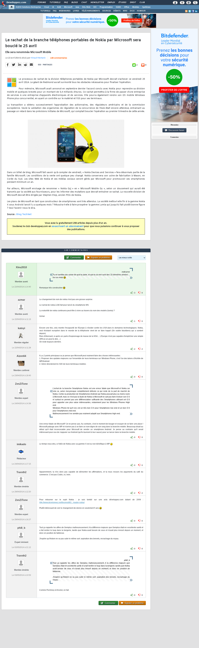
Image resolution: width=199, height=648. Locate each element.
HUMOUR (141, 11)
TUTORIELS (45, 11)
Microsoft (68, 7)
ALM (59, 7)
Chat (84, 2)
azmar (21, 299)
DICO (132, 11)
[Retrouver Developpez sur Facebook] (193, 11)
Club (142, 2)
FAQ (66, 2)
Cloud (46, 7)
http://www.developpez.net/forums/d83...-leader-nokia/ (62, 502)
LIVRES (76, 11)
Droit (133, 2)
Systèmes (146, 7)
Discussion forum (175, 130)
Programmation (106, 7)
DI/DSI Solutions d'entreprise (28, 7)
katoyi (21, 328)
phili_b (21, 528)
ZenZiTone (21, 383)
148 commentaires (58, 58)
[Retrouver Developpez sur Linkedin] (196, 11)
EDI (95, 7)
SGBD (118, 7)
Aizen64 (21, 356)
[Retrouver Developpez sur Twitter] (189, 11)
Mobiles (135, 7)
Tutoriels (54, 2)
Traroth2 (21, 472)
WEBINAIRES (64, 11)
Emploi (111, 2)
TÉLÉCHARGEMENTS (91, 11)
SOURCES (106, 11)
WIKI (125, 11)
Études (122, 2)
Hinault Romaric (38, 58)
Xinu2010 (21, 267)
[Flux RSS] (186, 11)
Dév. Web (86, 7)
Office (126, 7)
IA (53, 7)
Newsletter (97, 2)
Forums (41, 2)
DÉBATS (116, 11)
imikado (21, 444)
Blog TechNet (23, 214)
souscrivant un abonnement (68, 226)
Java (77, 7)
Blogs (74, 2)
